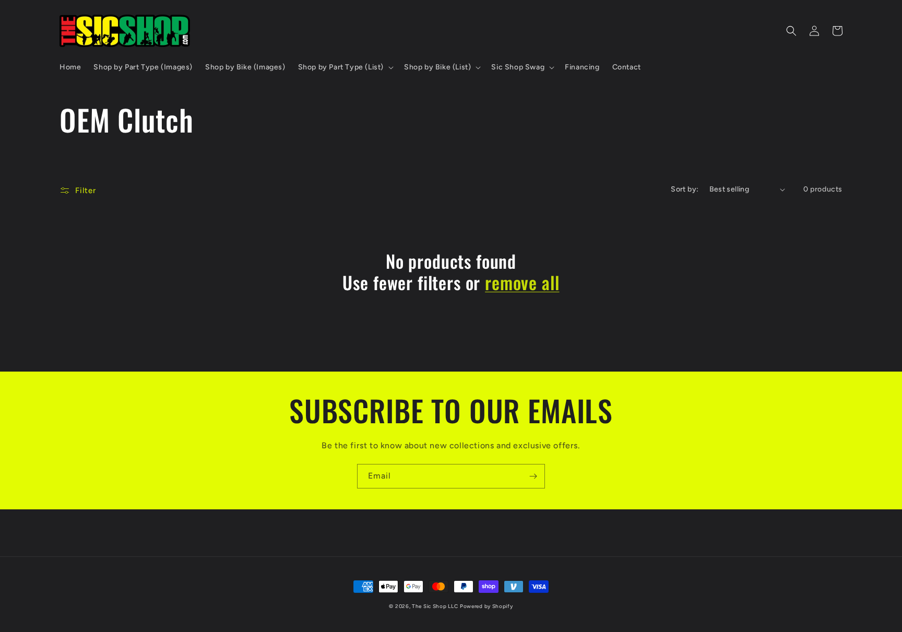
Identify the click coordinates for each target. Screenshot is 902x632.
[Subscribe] (532, 476)
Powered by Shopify (486, 606)
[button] (345, 67)
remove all (522, 282)
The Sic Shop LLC (435, 606)
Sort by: (684, 189)
